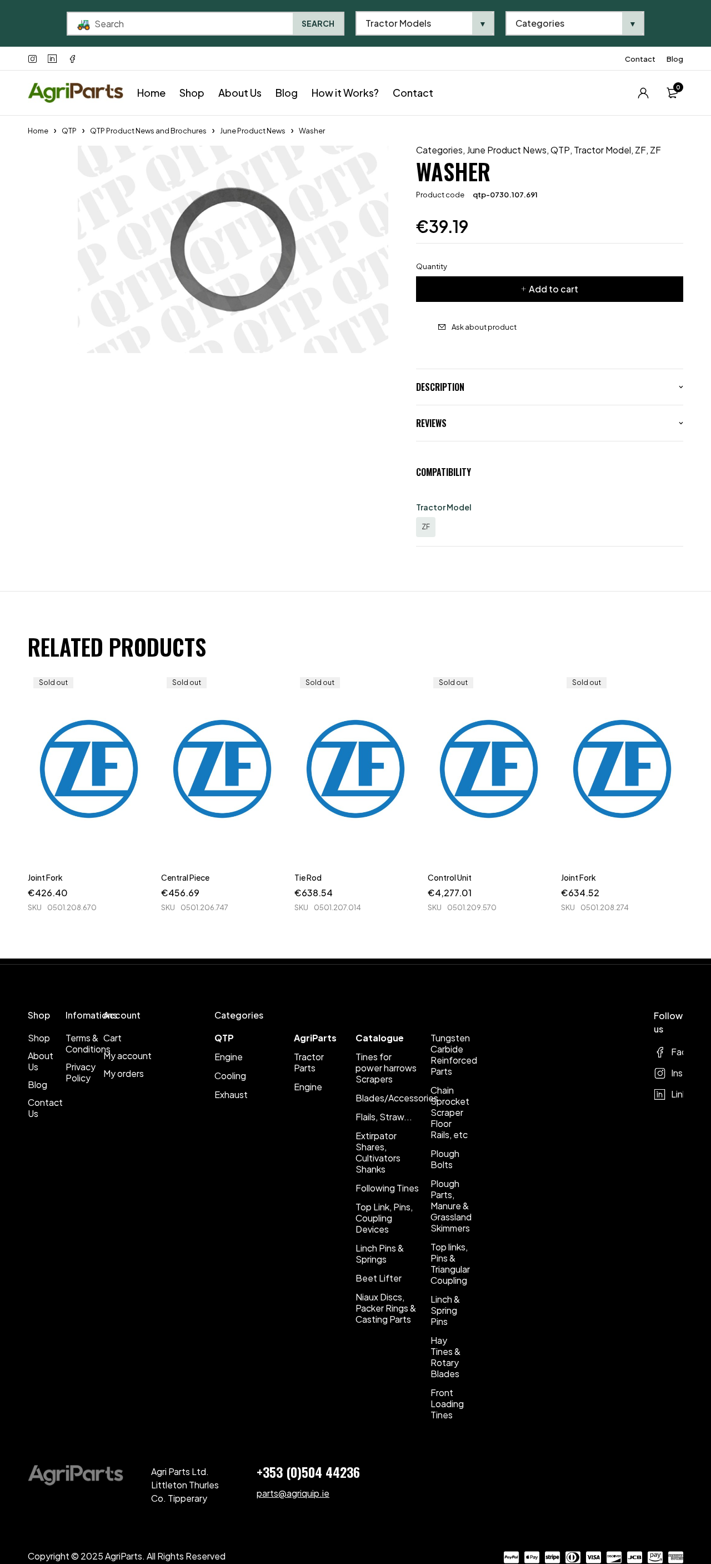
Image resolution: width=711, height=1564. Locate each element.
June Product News (253, 130)
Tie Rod (308, 877)
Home (38, 130)
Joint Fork (45, 877)
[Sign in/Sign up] (643, 93)
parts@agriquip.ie (293, 1493)
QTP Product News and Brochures (148, 130)
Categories (439, 150)
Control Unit (450, 877)
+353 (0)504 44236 (308, 1472)
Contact (640, 58)
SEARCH (318, 23)
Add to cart (553, 289)
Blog (675, 58)
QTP (69, 130)
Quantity (431, 266)
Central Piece (185, 877)
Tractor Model (602, 150)
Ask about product (484, 326)
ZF (640, 150)
